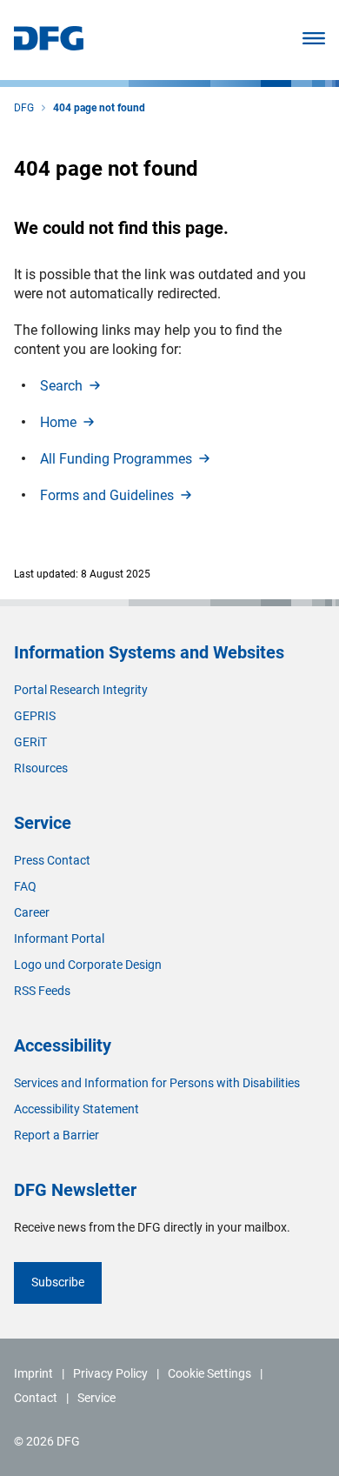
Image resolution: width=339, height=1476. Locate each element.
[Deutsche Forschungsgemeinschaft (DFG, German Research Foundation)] (48, 45)
